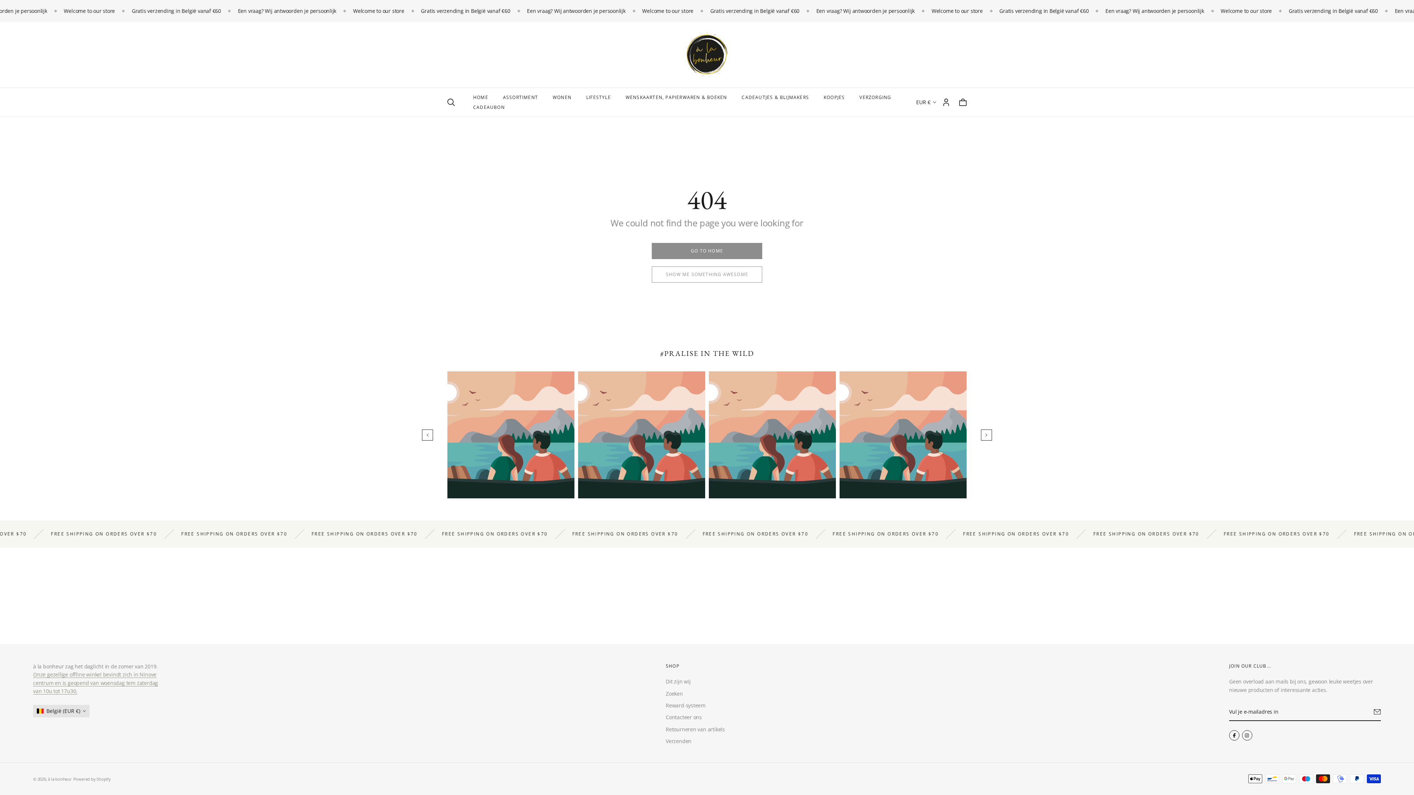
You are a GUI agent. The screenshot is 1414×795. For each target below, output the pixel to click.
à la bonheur (59, 779)
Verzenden (679, 741)
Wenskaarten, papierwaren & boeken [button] (676, 97)
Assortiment (520, 97)
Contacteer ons (684, 717)
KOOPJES (834, 97)
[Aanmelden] (1377, 712)
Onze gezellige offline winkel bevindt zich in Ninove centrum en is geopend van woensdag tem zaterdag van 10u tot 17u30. (95, 683)
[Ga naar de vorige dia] (427, 435)
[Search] (451, 102)
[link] (707, 251)
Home (480, 97)
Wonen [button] (562, 97)
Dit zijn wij (678, 681)
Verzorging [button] (875, 97)
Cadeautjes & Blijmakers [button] (775, 97)
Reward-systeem (686, 705)
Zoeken (674, 693)
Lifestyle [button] (598, 97)
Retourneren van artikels (695, 729)
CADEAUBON (489, 107)
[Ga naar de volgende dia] (986, 435)
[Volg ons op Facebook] (1234, 735)
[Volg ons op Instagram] (1247, 735)
